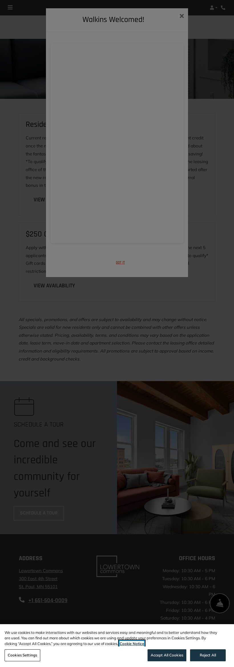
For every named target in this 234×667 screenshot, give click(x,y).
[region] (117, 645)
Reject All (208, 655)
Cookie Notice (132, 643)
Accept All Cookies (167, 655)
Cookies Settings (22, 655)
